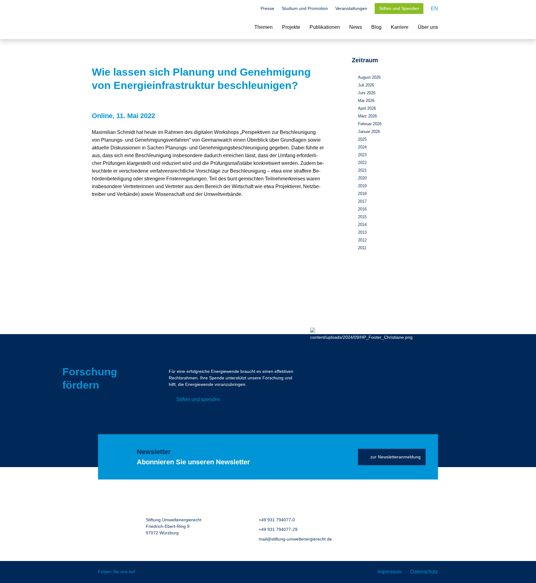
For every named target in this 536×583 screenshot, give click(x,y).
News (355, 27)
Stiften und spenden (198, 399)
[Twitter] (144, 572)
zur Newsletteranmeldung (395, 456)
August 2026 (369, 77)
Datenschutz (424, 571)
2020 (362, 178)
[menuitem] (434, 8)
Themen (263, 27)
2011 (362, 247)
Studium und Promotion (305, 8)
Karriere (400, 27)
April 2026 (367, 108)
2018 (362, 193)
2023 (362, 154)
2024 (362, 147)
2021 (362, 170)
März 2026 (367, 116)
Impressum (389, 571)
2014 (362, 224)
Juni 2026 (366, 93)
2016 (362, 209)
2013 (362, 232)
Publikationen (325, 27)
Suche (250, 9)
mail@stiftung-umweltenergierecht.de (295, 539)
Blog (376, 27)
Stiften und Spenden (399, 8)
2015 (362, 216)
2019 (362, 185)
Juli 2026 (366, 85)
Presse (267, 8)
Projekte (291, 27)
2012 (362, 240)
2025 (362, 139)
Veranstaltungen (351, 8)
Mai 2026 (366, 100)
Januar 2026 (369, 131)
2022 (362, 162)
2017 (362, 201)
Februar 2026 (370, 123)
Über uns (428, 27)
